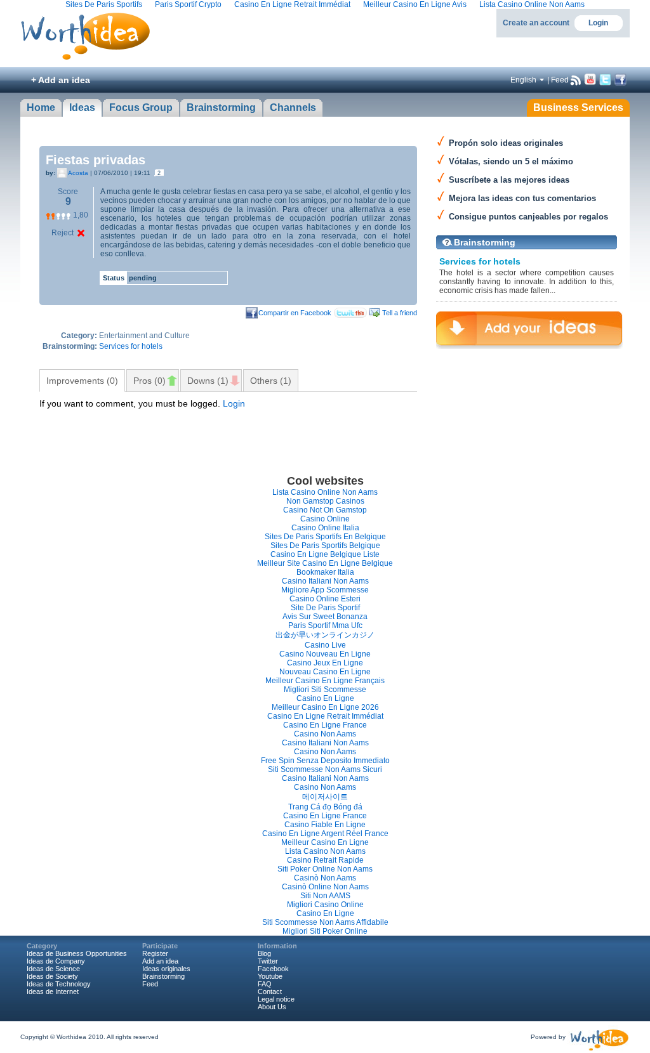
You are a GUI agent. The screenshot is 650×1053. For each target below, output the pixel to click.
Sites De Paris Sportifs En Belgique (325, 536)
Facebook (273, 968)
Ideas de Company (56, 961)
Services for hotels (130, 346)
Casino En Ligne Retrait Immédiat (325, 716)
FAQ (265, 984)
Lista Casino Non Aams (325, 851)
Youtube (270, 976)
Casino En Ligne (325, 698)
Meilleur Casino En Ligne (325, 842)
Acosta (78, 172)
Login (598, 22)
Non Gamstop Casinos (325, 501)
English (523, 79)
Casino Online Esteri (325, 598)
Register (155, 953)
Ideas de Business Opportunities (77, 953)
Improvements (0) (82, 381)
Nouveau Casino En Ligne (325, 671)
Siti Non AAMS (325, 895)
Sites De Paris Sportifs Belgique (325, 545)
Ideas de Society (52, 976)
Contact (270, 991)
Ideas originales (166, 968)
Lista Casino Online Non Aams (325, 492)
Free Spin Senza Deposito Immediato (325, 760)
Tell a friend (399, 313)
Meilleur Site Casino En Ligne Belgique (325, 563)
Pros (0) (149, 381)
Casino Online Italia (325, 527)
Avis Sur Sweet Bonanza (325, 616)
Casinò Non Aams (325, 877)
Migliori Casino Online (325, 904)
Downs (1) (208, 381)
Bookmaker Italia (325, 572)
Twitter (268, 961)
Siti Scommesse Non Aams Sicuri (325, 769)
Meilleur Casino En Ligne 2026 (325, 707)
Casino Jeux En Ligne (325, 662)
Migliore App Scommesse (325, 589)
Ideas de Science (53, 968)
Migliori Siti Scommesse (325, 689)
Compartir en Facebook (294, 313)
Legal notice (276, 999)
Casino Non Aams (325, 733)
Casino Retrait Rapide (325, 860)
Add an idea (160, 961)
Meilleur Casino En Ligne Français (325, 680)
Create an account (536, 22)
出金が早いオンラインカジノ (325, 635)
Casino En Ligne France (325, 725)
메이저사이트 (325, 796)
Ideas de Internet (53, 991)
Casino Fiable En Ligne (325, 824)
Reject (62, 232)
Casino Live (325, 645)
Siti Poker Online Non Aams (325, 869)
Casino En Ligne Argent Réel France (325, 833)
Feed (560, 79)
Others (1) (270, 381)
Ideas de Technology (59, 984)
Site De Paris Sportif (325, 607)
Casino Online (325, 518)
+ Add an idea (60, 80)
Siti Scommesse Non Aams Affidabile (325, 922)
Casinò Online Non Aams (325, 886)
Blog (264, 953)
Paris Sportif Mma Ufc (325, 625)
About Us (272, 1006)
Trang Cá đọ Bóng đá (325, 806)
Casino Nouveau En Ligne (325, 654)
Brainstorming (484, 242)
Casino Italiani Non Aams (325, 581)
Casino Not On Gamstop (325, 510)
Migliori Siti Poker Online (325, 931)
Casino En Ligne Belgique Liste (325, 554)
